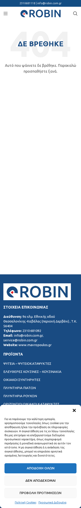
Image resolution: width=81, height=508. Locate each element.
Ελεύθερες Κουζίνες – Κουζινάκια (32, 372)
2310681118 (28, 3)
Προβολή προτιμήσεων (40, 493)
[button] (74, 410)
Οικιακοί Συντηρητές (21, 380)
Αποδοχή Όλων (40, 468)
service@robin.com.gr (20, 340)
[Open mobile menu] (5, 13)
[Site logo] (40, 13)
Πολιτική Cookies (25, 502)
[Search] (75, 13)
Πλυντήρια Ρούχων (20, 396)
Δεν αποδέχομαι (40, 480)
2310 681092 (31, 331)
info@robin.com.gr (49, 3)
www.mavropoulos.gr (35, 345)
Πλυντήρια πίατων (19, 388)
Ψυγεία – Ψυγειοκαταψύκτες (27, 363)
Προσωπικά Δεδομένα (52, 502)
